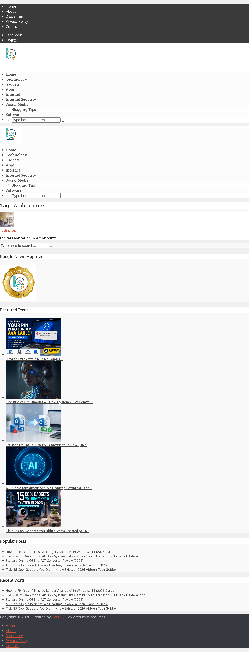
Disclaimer (14, 16)
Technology (16, 79)
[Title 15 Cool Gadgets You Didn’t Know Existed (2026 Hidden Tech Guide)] (33, 526)
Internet (13, 94)
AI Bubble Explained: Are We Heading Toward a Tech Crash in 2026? (57, 565)
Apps (10, 89)
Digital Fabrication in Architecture (28, 238)
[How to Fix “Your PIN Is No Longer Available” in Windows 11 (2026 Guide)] (33, 354)
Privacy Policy (17, 21)
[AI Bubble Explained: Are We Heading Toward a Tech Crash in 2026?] (33, 483)
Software (13, 114)
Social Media (17, 104)
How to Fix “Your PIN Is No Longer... (34, 359)
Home (11, 6)
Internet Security (21, 99)
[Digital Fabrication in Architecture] (7, 225)
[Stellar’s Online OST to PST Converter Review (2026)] (33, 440)
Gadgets (13, 84)
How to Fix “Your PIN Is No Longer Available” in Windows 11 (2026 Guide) (60, 551)
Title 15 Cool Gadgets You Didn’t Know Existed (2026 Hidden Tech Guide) (61, 569)
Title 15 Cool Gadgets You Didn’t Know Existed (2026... (47, 531)
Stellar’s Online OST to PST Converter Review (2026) (46, 445)
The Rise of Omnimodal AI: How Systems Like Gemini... (49, 402)
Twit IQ (58, 616)
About (11, 11)
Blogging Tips (24, 109)
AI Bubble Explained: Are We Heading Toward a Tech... (49, 488)
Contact (12, 26)
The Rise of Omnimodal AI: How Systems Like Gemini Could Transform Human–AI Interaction (76, 556)
